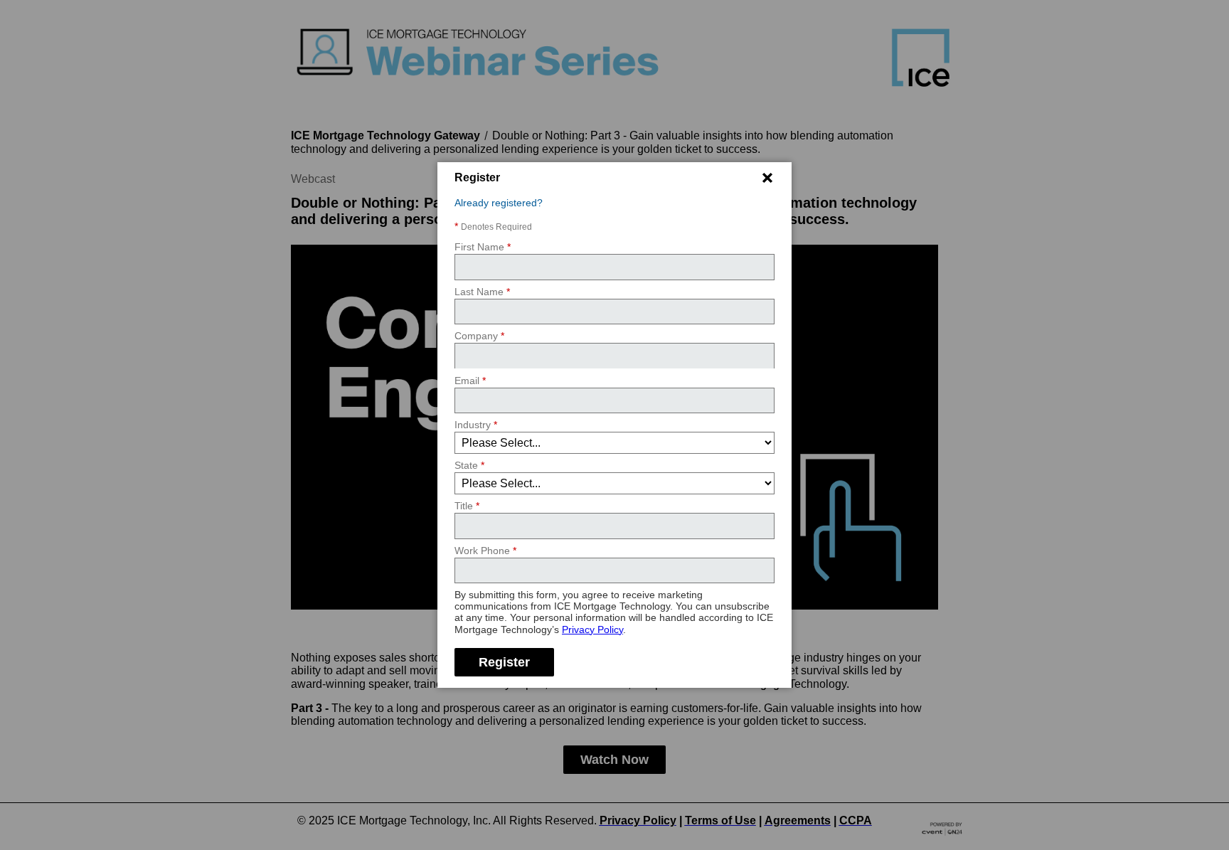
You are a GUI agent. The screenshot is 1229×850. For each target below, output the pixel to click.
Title (466, 505)
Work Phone (485, 550)
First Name (482, 247)
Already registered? (498, 202)
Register (504, 661)
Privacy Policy (592, 628)
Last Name (482, 291)
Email (470, 380)
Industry (475, 424)
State (469, 465)
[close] (767, 178)
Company (479, 335)
